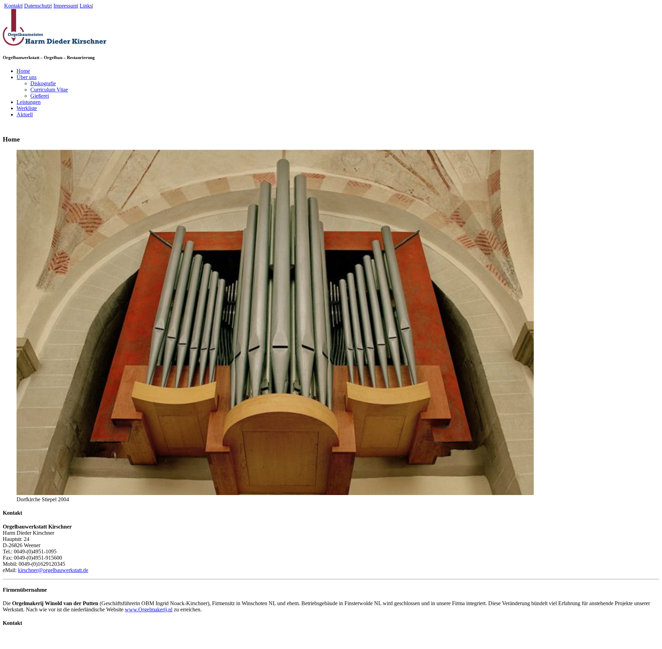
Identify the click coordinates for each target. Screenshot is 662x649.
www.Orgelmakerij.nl (148, 609)
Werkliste (27, 108)
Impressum (65, 6)
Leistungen (29, 102)
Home (23, 71)
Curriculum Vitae (49, 90)
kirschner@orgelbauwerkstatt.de (53, 570)
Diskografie (43, 83)
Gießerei (39, 96)
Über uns (27, 77)
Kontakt (13, 6)
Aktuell (25, 114)
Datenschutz (37, 6)
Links (86, 6)
